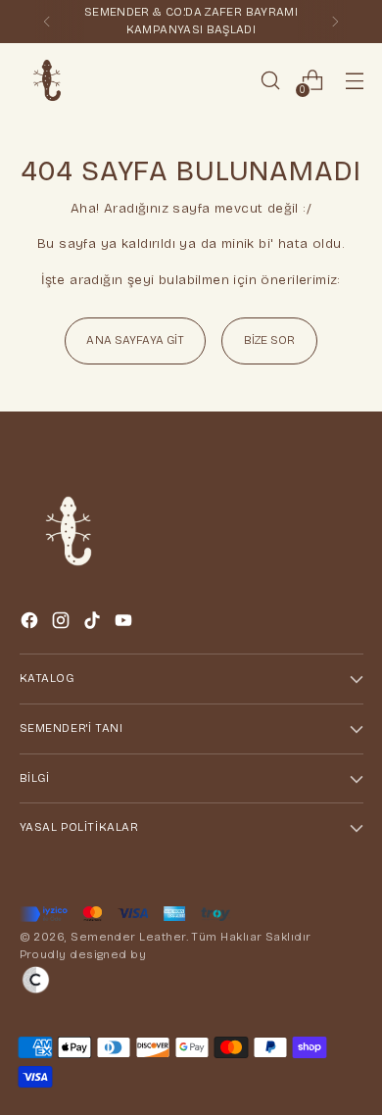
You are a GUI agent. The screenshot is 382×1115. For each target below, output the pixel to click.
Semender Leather (128, 937)
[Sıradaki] (335, 21)
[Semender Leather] (47, 80)
